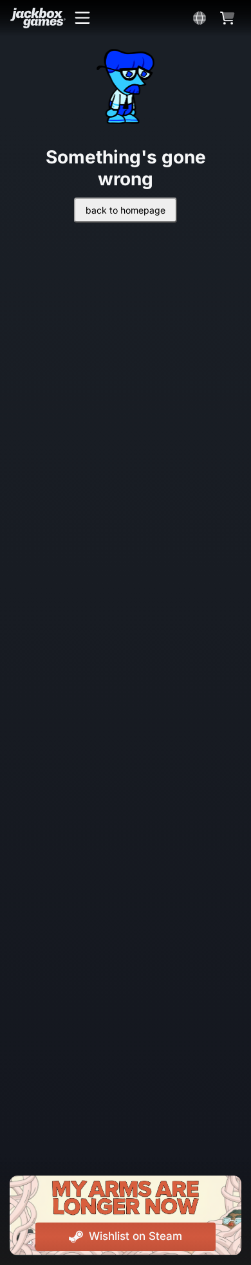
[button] (82, 18)
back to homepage (125, 210)
